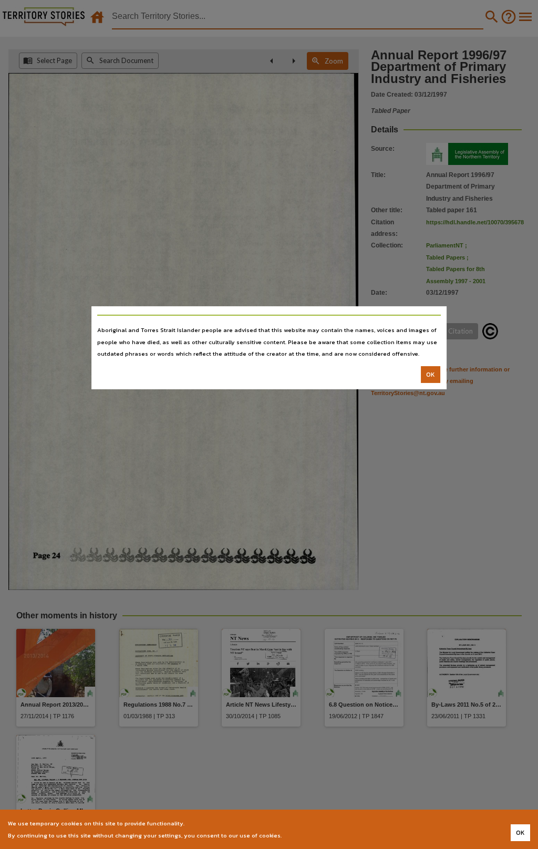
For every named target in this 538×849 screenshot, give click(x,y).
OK (430, 374)
